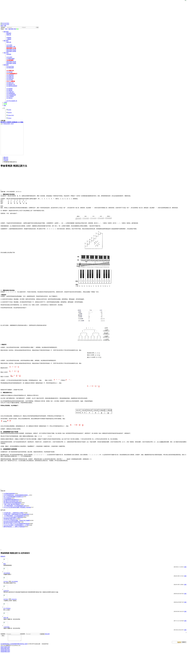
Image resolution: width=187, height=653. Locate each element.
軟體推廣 (15, 122)
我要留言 (3, 556)
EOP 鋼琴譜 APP (10, 84)
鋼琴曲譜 (8, 33)
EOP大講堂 (9, 45)
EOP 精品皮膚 (10, 67)
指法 (17, 29)
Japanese (10, 112)
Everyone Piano (10, 66)
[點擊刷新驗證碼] (179, 642)
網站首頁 (6, 157)
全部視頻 (8, 54)
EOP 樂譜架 (9, 90)
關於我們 (20, 644)
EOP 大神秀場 (10, 96)
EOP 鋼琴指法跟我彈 (11, 86)
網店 (12, 29)
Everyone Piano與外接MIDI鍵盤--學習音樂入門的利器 (17, 507)
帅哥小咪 (6, 617)
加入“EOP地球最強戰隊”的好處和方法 (13, 496)
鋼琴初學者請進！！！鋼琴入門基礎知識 (14, 526)
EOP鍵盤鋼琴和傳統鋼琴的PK (11, 499)
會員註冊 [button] (47, 634)
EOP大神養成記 (8, 498)
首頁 (6, 29)
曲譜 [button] (5, 31)
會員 (15, 29)
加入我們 (25, 644)
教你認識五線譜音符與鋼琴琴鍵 (12, 522)
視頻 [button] (5, 52)
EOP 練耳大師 (10, 82)
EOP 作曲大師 (10, 91)
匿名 (5, 563)
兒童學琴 (9, 122)
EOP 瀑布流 (9, 98)
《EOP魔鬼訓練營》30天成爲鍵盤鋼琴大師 (15, 505)
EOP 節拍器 (9, 72)
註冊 (5, 25)
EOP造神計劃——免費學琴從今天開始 (13, 512)
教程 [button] (5, 40)
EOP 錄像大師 (10, 76)
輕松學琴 (3, 122)
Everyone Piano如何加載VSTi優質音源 (13, 517)
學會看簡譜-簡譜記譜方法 (10, 519)
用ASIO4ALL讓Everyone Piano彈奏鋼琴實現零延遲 (16, 523)
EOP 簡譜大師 (10, 78)
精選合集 (8, 34)
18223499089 (7, 573)
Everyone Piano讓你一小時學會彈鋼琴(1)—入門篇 (16, 525)
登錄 (2, 25)
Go (37, 27)
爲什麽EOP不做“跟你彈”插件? (11, 501)
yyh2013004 (6, 627)
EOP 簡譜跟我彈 (10, 93)
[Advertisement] (93, 11)
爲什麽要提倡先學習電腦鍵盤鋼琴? (13, 502)
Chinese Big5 (11, 115)
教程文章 (8, 42)
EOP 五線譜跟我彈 (11, 95)
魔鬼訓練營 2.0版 (10, 46)
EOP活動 (20, 122)
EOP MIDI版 (9, 79)
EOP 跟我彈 (9, 88)
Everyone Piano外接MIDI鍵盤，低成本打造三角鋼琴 (17, 520)
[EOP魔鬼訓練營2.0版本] (12, 154)
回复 (185, 567)
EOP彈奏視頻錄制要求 (9, 493)
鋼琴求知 (6, 158)
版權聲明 (15, 644)
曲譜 (9, 29)
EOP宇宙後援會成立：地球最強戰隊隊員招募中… (16, 495)
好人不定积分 (7, 608)
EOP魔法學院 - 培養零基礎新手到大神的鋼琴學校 (16, 514)
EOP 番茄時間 (10, 75)
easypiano (6, 581)
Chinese (9, 118)
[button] (4, 108)
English (9, 109)
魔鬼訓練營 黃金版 (11, 49)
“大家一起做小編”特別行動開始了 (12, 504)
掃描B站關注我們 (5, 648)
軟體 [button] (5, 64)
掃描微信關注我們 (5, 650)
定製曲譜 (8, 37)
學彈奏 (5, 104)
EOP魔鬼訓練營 (10, 58)
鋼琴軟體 (5, 644)
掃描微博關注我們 (5, 651)
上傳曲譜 (8, 39)
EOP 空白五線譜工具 (11, 100)
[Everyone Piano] (5, 23)
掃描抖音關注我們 (5, 647)
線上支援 (10, 644)
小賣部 (5, 102)
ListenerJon (6, 590)
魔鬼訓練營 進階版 (11, 51)
